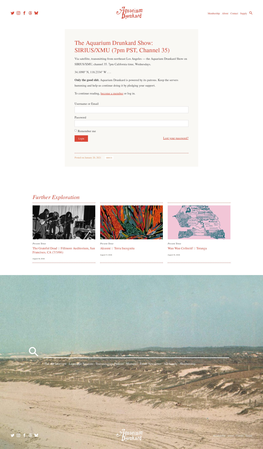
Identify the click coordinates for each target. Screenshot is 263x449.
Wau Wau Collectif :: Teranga (187, 248)
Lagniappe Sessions (81, 364)
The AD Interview (55, 364)
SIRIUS (109, 157)
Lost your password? (175, 138)
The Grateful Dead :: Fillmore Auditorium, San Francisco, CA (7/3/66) (64, 250)
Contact (234, 13)
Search (250, 12)
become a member (112, 93)
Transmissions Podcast (110, 364)
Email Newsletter (150, 364)
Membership (214, 13)
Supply (243, 13)
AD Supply (170, 364)
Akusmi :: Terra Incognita (117, 248)
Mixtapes (132, 364)
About (225, 13)
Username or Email (87, 104)
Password (80, 117)
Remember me (87, 131)
